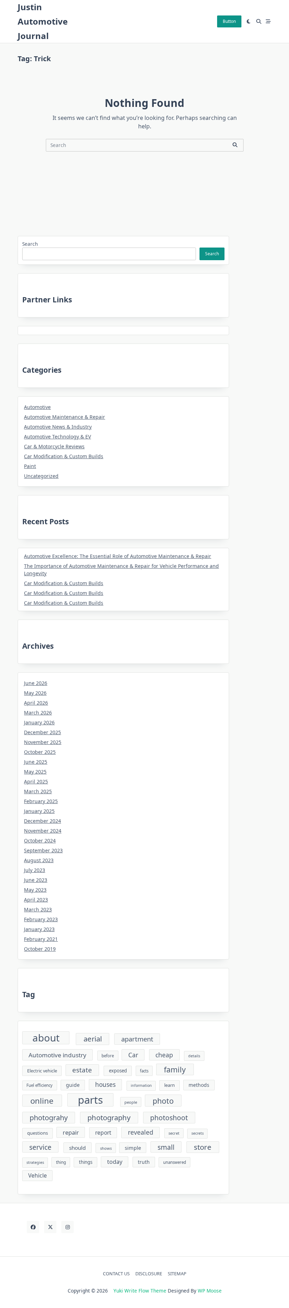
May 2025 (35, 771)
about (46, 1037)
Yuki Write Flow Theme (139, 1290)
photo (163, 1101)
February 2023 (41, 919)
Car (133, 1055)
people (130, 1102)
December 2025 (42, 732)
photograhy (49, 1117)
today (114, 1162)
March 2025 (38, 791)
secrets (197, 1133)
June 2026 (35, 683)
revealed (140, 1132)
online (42, 1100)
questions (37, 1133)
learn (169, 1085)
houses (105, 1085)
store (202, 1147)
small (166, 1147)
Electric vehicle (42, 1071)
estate (82, 1070)
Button (229, 21)
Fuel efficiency (39, 1085)
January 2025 (39, 811)
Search (30, 244)
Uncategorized (41, 476)
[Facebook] (33, 1227)
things (85, 1162)
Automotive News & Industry (58, 426)
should (77, 1147)
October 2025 (40, 752)
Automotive (37, 407)
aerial (93, 1039)
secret (173, 1133)
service (40, 1147)
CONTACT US (116, 1274)
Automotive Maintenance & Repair (64, 416)
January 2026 (39, 722)
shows (106, 1148)
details (194, 1055)
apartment (137, 1038)
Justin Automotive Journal (43, 21)
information (141, 1085)
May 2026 (35, 693)
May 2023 (35, 889)
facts (144, 1070)
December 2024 (42, 821)
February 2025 (41, 801)
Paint (30, 466)
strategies (35, 1162)
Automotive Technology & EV (57, 436)
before (108, 1055)
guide (73, 1085)
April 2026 (36, 702)
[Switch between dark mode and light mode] (249, 21)
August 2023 (39, 860)
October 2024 (40, 840)
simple (133, 1147)
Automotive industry (57, 1055)
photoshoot (169, 1117)
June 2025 (35, 761)
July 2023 (34, 870)
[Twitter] (50, 1227)
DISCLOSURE (148, 1274)
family (175, 1069)
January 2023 (39, 929)
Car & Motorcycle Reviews (54, 446)
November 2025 (42, 742)
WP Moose (210, 1290)
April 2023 (36, 899)
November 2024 (42, 830)
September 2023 (43, 850)
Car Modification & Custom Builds (63, 456)
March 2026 (38, 712)
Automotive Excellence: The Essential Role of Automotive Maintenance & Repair (117, 556)
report (103, 1132)
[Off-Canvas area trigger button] (268, 21)
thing (61, 1162)
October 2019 (40, 948)
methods (199, 1085)
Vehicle (37, 1175)
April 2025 (36, 781)
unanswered (174, 1162)
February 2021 (41, 939)
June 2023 (35, 880)
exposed (118, 1070)
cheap (164, 1055)
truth (144, 1162)
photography (108, 1117)
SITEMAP (177, 1274)
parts (90, 1100)
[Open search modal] (258, 21)
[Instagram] (67, 1227)
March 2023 (38, 909)
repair (71, 1132)
